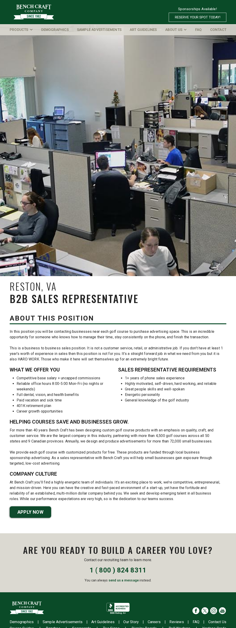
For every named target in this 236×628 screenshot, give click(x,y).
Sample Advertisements (99, 30)
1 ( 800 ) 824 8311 (118, 570)
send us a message (124, 580)
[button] (21, 29)
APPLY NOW (30, 512)
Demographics (55, 30)
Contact (218, 30)
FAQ (198, 30)
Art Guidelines (143, 30)
